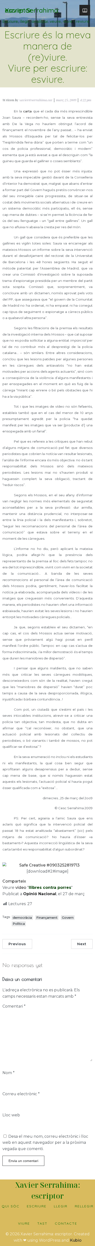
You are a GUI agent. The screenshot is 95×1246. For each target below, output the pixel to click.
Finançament (46, 917)
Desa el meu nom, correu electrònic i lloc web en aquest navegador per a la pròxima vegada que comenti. (45, 1142)
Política (19, 924)
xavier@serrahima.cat (35, 100)
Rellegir (84, 1206)
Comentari (14, 1006)
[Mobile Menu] (84, 10)
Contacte (66, 1223)
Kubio (76, 1240)
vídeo (20, 887)
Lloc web (11, 1115)
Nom (8, 1072)
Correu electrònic (21, 1094)
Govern (68, 917)
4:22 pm (85, 100)
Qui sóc (10, 1206)
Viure (24, 1223)
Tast (42, 1223)
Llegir (60, 1206)
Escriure (37, 1206)
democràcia (22, 917)
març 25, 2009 (66, 100)
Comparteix (14, 881)
